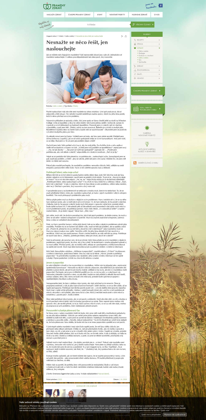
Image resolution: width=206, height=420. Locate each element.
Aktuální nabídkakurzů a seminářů (147, 150)
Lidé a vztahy (69, 36)
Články (75, 106)
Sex (140, 60)
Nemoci (140, 78)
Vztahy (61, 36)
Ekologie (142, 53)
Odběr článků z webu (148, 163)
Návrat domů (103, 374)
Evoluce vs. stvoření (146, 55)
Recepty (140, 40)
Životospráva (143, 70)
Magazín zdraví (51, 36)
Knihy (99, 15)
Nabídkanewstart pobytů (146, 134)
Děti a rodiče (143, 51)
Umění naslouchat (52, 404)
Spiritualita (142, 62)
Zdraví (140, 66)
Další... (140, 74)
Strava (140, 44)
